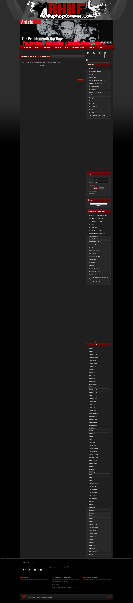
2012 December (93, 492)
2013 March (92, 501)
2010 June (92, 404)
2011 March (92, 431)
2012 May (92, 472)
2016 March (92, 554)
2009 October (93, 387)
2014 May (92, 542)
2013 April (92, 504)
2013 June (92, 510)
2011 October (93, 451)
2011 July (92, 442)
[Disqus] (53, 108)
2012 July (92, 478)
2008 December (93, 357)
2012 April (92, 469)
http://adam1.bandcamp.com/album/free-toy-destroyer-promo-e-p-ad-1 (41, 62)
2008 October (93, 352)
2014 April (92, 539)
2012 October (93, 486)
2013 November (93, 525)
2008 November (93, 355)
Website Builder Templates (46, 597)
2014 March (92, 536)
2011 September (93, 448)
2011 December (93, 457)
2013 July (92, 513)
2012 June (92, 475)
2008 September (94, 349)
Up (107, 597)
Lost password (92, 191)
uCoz (38, 597)
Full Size (98, 342)
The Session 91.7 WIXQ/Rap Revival (60, 590)
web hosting (32, 597)
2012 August (92, 481)
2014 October (93, 551)
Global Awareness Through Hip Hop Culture (62, 587)
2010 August (92, 410)
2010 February (93, 398)
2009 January (93, 360)
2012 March (92, 466)
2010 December (93, 422)
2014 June (92, 545)
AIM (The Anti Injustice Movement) (60, 581)
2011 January (93, 425)
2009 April (92, 369)
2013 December (93, 527)
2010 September (94, 413)
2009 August (92, 381)
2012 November (93, 489)
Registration (92, 193)
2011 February (93, 428)
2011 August (92, 445)
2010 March (92, 401)
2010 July (92, 407)
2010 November (93, 419)
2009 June (92, 375)
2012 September (94, 483)
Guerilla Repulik (55, 584)
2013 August (92, 516)
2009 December (93, 393)
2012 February (93, 463)
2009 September (94, 384)
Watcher (29, 82)
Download (41, 65)
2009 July (92, 378)
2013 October (93, 522)
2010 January (93, 396)
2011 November (93, 454)
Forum (80, 80)
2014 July (92, 548)
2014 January (93, 530)
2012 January (93, 460)
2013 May (92, 507)
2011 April (92, 434)
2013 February (93, 498)
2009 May (92, 372)
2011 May (92, 437)
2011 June (92, 440)
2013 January (93, 495)
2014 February (93, 533)
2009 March (92, 366)
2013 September (94, 519)
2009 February (93, 363)
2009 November (93, 390)
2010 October (93, 416)
